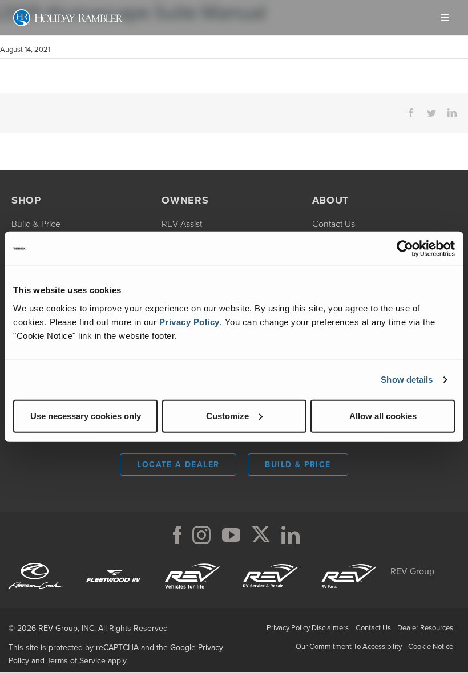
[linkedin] (290, 535)
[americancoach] (35, 562)
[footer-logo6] (192, 562)
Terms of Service (76, 661)
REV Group (412, 571)
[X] (261, 535)
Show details (407, 379)
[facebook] (177, 535)
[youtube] (231, 535)
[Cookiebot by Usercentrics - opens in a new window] (405, 248)
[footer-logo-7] (348, 562)
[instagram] (201, 535)
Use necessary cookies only (85, 415)
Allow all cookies (383, 415)
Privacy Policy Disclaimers (308, 627)
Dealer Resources (425, 627)
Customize (227, 415)
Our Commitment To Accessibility (349, 646)
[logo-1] (270, 562)
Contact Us (373, 627)
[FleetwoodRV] (113, 562)
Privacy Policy (189, 321)
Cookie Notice (430, 646)
